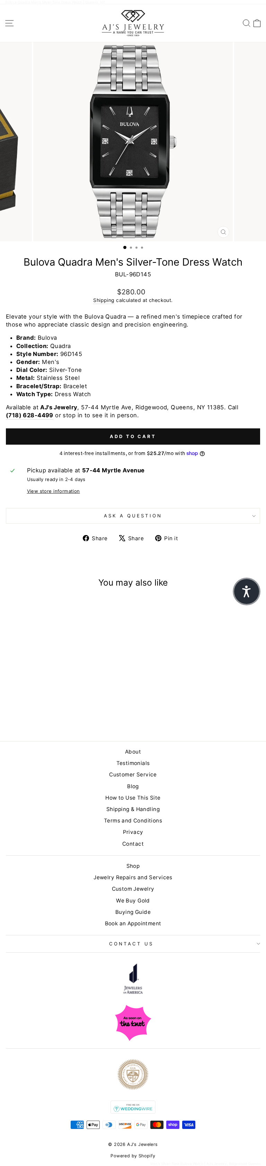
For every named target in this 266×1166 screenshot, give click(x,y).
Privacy (133, 832)
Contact (133, 843)
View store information (53, 491)
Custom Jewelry (133, 888)
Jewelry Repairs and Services (133, 877)
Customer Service (133, 774)
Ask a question (133, 515)
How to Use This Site (132, 797)
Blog (133, 786)
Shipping (103, 300)
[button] (246, 591)
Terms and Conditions (133, 820)
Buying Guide (133, 912)
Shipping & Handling (133, 809)
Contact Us (131, 943)
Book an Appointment (133, 923)
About (133, 751)
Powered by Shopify (132, 1155)
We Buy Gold (133, 900)
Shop (133, 866)
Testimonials (133, 763)
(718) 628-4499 (29, 415)
